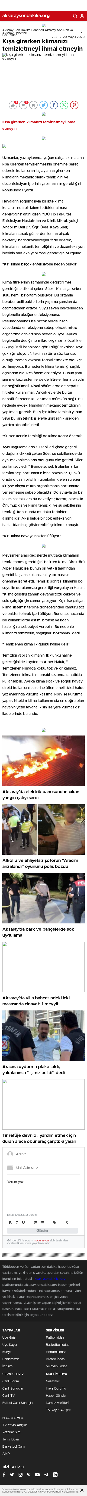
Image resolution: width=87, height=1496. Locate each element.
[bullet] (42, 1222)
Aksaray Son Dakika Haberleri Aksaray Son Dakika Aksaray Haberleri (37, 32)
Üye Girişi (9, 1337)
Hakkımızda (10, 1359)
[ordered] (35, 1222)
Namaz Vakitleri (57, 1403)
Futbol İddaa (55, 1337)
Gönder (42, 1230)
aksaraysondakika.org (49, 1279)
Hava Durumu (56, 1388)
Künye (7, 1352)
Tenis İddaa (10, 1439)
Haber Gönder (56, 1395)
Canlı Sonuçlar (12, 1388)
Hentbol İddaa (56, 1352)
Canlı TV (8, 1395)
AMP (6, 1453)
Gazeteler (53, 1381)
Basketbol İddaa (57, 1344)
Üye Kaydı (9, 1344)
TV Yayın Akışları (58, 1410)
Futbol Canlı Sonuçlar (18, 1403)
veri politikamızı (51, 1491)
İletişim (7, 1366)
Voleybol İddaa (56, 1366)
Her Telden (9, 35)
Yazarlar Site (11, 1432)
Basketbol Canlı (13, 1446)
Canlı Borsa (10, 1381)
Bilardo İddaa (55, 1359)
